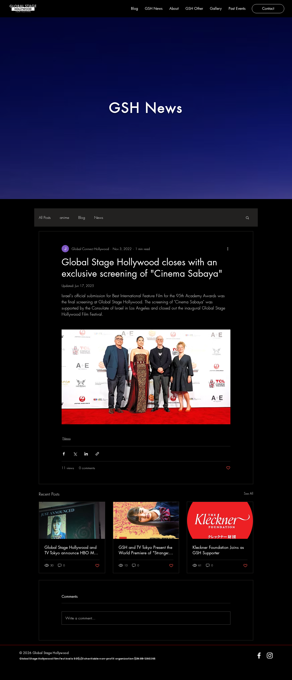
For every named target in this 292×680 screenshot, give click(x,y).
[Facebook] (259, 656)
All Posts (45, 217)
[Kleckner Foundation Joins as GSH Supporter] (220, 520)
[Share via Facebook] (64, 454)
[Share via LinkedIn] (86, 454)
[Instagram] (270, 656)
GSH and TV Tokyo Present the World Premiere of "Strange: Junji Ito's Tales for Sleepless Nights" (145, 550)
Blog (81, 217)
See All (248, 493)
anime (64, 217)
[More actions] (227, 248)
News (98, 217)
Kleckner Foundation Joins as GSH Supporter (218, 550)
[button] (247, 217)
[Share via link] (97, 454)
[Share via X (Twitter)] (75, 454)
